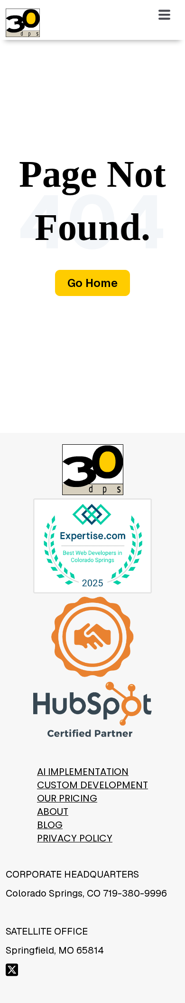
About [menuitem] (52, 811)
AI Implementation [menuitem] (83, 771)
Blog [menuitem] (50, 824)
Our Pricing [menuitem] (67, 798)
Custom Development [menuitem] (92, 785)
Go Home (92, 283)
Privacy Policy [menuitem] (74, 838)
